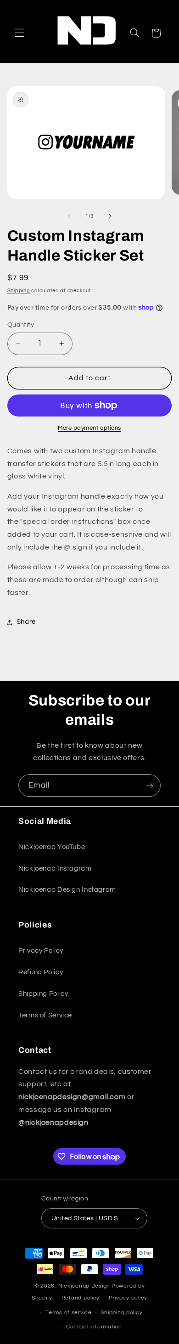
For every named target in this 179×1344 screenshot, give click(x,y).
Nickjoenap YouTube (51, 847)
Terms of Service (45, 1015)
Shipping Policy (43, 993)
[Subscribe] (149, 785)
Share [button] (26, 621)
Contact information (94, 1326)
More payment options (89, 428)
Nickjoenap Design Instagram (67, 889)
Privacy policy (128, 1297)
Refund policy (81, 1297)
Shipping (18, 290)
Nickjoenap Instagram (55, 868)
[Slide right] (110, 216)
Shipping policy (121, 1312)
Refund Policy (40, 972)
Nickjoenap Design (84, 1285)
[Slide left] (69, 216)
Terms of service (68, 1312)
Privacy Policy (40, 950)
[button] (19, 33)
